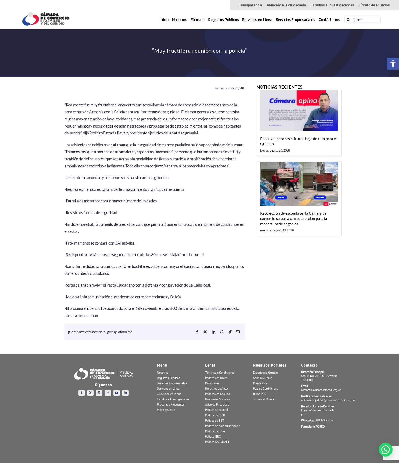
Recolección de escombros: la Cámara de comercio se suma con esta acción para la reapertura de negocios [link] (293, 218)
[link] (393, 64)
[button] (386, 450)
